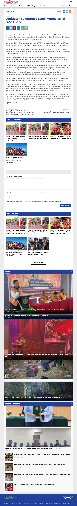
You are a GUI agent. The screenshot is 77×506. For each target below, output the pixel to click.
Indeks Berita (66, 503)
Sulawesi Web (33, 503)
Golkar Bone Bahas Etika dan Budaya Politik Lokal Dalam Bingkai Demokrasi (36, 310)
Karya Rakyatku (16, 503)
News (20, 25)
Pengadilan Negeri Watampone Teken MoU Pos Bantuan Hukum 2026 (33, 448)
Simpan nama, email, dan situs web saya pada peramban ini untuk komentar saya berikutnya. (35, 201)
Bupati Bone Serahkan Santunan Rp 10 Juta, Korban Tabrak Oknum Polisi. (38, 252)
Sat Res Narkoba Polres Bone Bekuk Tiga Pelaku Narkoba (34, 484)
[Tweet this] (11, 28)
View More (38, 262)
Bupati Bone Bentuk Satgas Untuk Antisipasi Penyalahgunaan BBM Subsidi (16, 138)
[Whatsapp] (22, 28)
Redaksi (41, 503)
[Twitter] (67, 11)
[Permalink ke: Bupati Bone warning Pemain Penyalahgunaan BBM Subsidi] (38, 128)
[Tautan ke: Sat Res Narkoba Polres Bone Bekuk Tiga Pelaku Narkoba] (9, 487)
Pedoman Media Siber (53, 503)
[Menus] (71, 2)
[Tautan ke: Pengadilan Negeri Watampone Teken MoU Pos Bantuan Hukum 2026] (38, 426)
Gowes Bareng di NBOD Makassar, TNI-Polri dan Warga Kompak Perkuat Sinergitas (14, 253)
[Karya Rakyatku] (11, 2)
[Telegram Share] (18, 28)
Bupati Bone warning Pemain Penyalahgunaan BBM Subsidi (38, 231)
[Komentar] (26, 28)
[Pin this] (14, 28)
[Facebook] (64, 11)
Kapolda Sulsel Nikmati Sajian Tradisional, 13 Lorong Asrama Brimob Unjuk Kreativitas (60, 138)
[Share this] (7, 28)
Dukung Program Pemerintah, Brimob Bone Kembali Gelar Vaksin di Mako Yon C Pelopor (56, 110)
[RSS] (70, 11)
